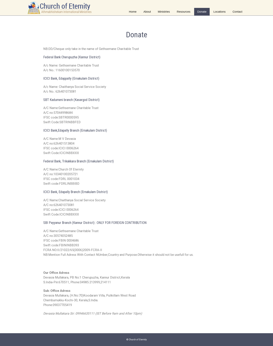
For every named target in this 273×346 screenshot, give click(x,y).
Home (132, 11)
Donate (201, 11)
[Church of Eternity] (59, 7)
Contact (237, 11)
